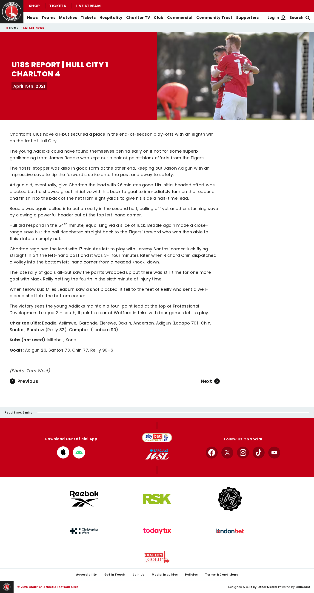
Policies (191, 574)
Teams (48, 17)
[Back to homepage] (11, 11)
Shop (34, 5)
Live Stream (88, 5)
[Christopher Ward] (84, 531)
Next (206, 381)
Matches (68, 17)
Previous (27, 381)
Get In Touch (114, 574)
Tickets (57, 5)
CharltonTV (138, 17)
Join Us (138, 574)
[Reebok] (84, 499)
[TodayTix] (157, 531)
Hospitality (111, 17)
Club (158, 17)
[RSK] (157, 499)
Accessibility (86, 574)
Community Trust (214, 17)
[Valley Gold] (157, 557)
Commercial (180, 17)
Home (13, 28)
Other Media (267, 587)
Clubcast (303, 587)
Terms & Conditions (221, 574)
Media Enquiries (165, 574)
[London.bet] (230, 531)
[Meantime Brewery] (230, 499)
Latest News (33, 28)
